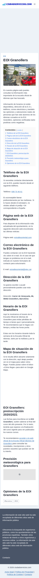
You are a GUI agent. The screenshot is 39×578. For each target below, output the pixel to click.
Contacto (6, 558)
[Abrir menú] (35, 4)
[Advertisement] (19, 29)
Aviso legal (9, 572)
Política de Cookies (15, 575)
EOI (4, 56)
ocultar (19, 130)
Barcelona (8, 501)
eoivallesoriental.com (23, 237)
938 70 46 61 (16, 192)
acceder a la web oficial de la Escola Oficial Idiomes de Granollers (18, 440)
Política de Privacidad (24, 572)
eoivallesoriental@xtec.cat (20, 269)
